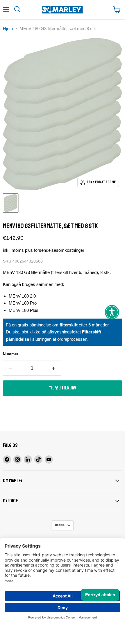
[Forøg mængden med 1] (53, 368)
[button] (112, 312)
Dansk (60, 525)
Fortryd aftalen (100, 594)
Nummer (10, 354)
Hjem (8, 28)
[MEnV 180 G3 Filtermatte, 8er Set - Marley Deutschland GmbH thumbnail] (10, 203)
